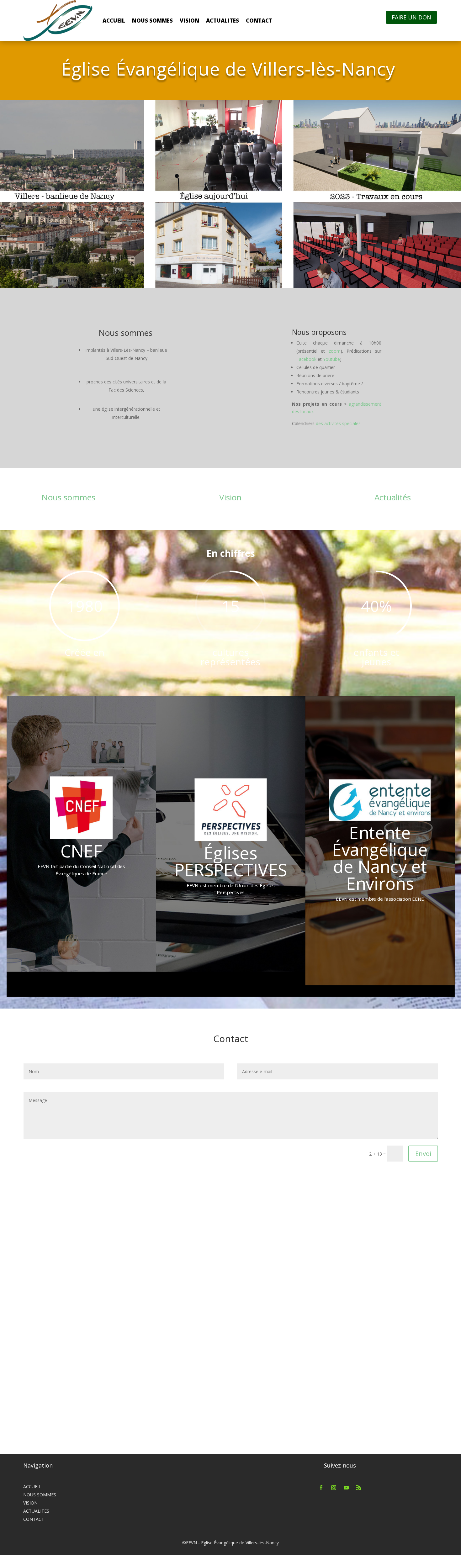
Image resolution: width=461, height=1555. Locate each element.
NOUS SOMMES (152, 20)
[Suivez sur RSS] (359, 1488)
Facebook (306, 359)
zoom (335, 351)
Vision (230, 497)
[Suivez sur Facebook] (321, 1488)
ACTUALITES (222, 20)
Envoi (423, 1153)
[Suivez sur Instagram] (334, 1488)
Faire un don (411, 17)
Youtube (331, 359)
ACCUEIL (114, 20)
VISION (189, 20)
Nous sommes (68, 497)
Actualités (392, 497)
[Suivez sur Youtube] (346, 1488)
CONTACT (259, 20)
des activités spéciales (338, 423)
